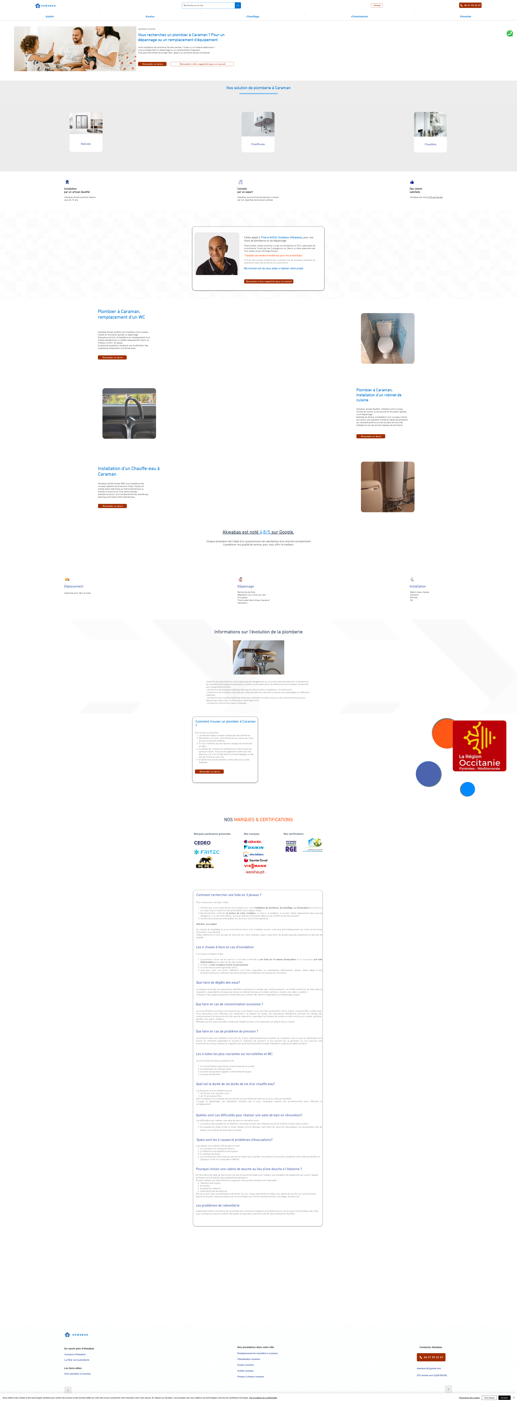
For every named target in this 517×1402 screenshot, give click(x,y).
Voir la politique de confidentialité (263, 1397)
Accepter (504, 1397)
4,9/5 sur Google (435, 197)
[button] (253, 17)
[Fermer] (513, 1398)
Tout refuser (489, 1397)
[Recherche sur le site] (238, 5)
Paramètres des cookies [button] (469, 1397)
